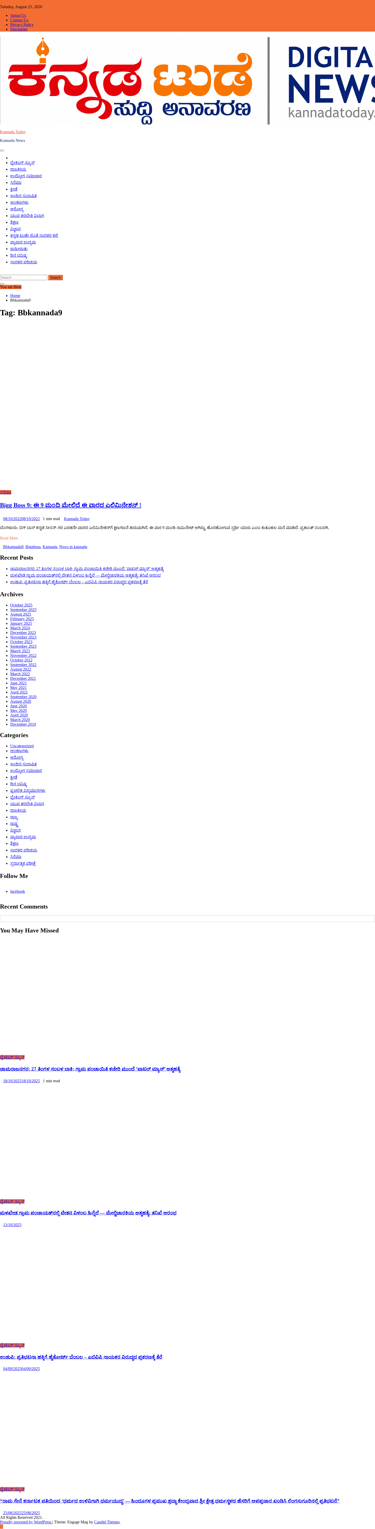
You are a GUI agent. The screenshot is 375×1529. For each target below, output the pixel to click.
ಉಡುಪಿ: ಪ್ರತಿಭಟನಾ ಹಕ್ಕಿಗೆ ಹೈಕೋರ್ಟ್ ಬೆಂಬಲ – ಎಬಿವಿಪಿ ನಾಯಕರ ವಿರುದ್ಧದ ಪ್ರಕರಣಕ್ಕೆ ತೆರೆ (79, 582)
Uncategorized (22, 746)
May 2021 (18, 687)
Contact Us (19, 20)
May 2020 (18, 710)
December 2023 (23, 632)
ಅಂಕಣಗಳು (19, 202)
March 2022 (20, 674)
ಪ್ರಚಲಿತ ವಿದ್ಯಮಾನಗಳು (27, 790)
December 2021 (23, 678)
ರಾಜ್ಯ (14, 817)
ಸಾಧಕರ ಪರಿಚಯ (23, 262)
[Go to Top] (1, 1526)
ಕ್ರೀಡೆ (13, 189)
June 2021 (18, 683)
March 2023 (20, 651)
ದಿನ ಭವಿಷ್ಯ (18, 255)
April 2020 (19, 715)
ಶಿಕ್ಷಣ (14, 222)
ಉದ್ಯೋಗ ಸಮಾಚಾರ (26, 176)
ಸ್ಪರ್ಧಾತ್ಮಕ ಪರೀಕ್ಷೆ (22, 863)
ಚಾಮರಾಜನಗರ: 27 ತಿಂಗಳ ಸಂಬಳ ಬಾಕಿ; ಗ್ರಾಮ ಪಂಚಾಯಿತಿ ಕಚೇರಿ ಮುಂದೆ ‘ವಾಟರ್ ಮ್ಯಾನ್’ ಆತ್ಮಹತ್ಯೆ (87, 568)
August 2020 (20, 701)
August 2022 (20, 669)
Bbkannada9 (13, 547)
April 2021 (19, 692)
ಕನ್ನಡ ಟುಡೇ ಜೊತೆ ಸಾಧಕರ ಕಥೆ (34, 235)
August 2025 (20, 614)
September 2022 (23, 664)
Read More (9, 538)
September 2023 (23, 646)
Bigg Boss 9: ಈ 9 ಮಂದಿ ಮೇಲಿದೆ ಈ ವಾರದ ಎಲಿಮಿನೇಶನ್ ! (70, 505)
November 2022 (23, 655)
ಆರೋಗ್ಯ (16, 209)
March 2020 (20, 720)
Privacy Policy (22, 24)
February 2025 (22, 619)
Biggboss (33, 547)
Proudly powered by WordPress (26, 1522)
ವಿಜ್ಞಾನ (15, 229)
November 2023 (23, 637)
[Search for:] (24, 277)
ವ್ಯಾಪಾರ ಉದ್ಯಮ (23, 242)
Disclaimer (19, 29)
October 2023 (21, 642)
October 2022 (21, 660)
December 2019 (23, 724)
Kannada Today (13, 132)
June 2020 (18, 706)
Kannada (50, 547)
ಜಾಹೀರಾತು (19, 249)
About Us (18, 15)
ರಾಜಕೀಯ (18, 169)
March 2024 (20, 628)
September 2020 (23, 697)
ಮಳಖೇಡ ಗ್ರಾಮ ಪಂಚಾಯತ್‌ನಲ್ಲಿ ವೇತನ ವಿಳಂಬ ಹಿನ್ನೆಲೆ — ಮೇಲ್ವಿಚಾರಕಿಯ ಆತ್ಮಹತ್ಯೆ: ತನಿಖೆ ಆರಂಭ (85, 575)
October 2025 (21, 605)
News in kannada (73, 547)
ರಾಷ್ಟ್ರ (14, 823)
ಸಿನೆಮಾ (15, 182)
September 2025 (23, 609)
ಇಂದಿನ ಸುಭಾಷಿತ (23, 196)
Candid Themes (107, 1522)
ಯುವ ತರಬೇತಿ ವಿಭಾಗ (27, 215)
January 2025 (21, 623)
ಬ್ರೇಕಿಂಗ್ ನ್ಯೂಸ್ (22, 162)
